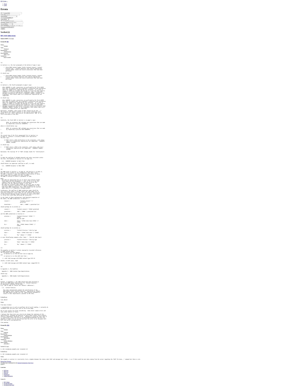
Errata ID (3, 14)
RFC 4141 (4, 35)
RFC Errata (3, 1)
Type (2, 19)
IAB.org (6, 373)
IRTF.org (6, 372)
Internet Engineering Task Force (25, 363)
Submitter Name (5, 22)
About (5, 4)
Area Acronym (4, 17)
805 (8, 41)
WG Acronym (4, 20)
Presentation (4, 27)
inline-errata (12, 35)
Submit (2, 28)
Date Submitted (4, 25)
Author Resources (8, 376)
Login (5, 5)
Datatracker (6, 374)
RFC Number (4, 13)
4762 (8, 325)
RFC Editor (7, 382)
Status (2, 16)
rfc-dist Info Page (8, 383)
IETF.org (6, 370)
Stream (2, 24)
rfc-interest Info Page (9, 385)
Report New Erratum (6, 361)
